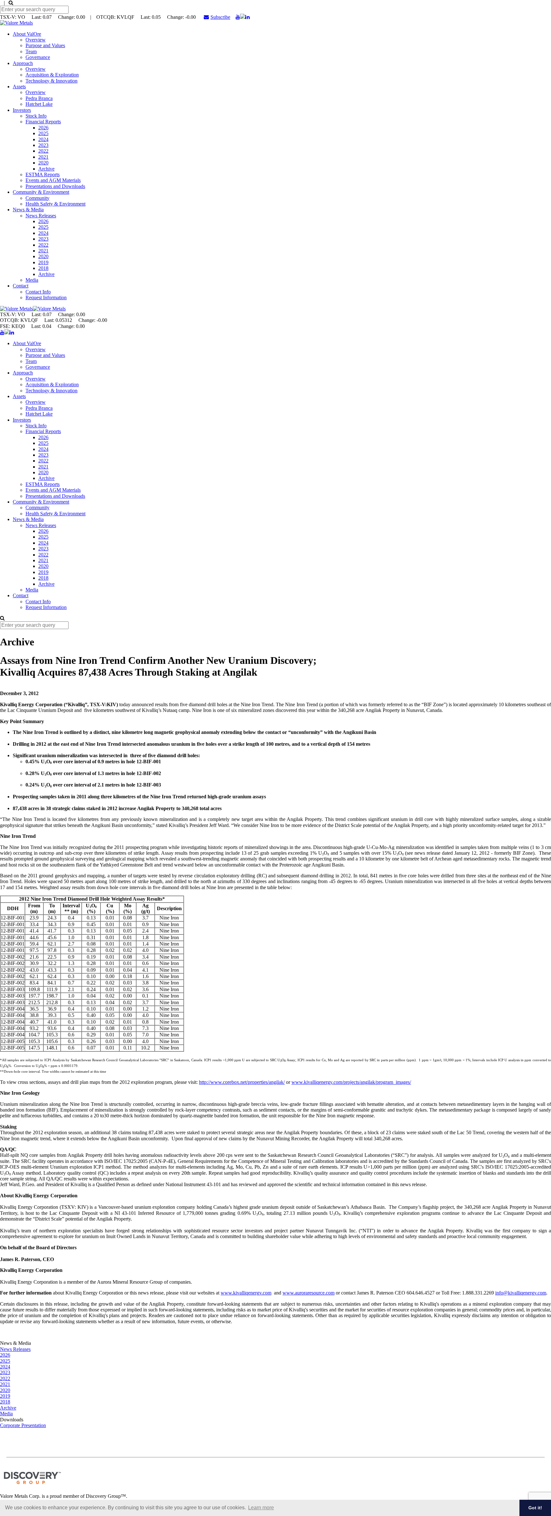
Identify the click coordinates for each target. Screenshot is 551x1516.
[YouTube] (238, 17)
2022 (43, 151)
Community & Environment (41, 192)
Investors (22, 110)
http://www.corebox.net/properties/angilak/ (242, 1082)
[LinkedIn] (247, 17)
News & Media (28, 209)
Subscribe (220, 17)
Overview (36, 39)
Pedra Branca (39, 98)
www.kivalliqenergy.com (246, 1292)
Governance (38, 57)
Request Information (46, 297)
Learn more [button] (261, 1507)
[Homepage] (16, 22)
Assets (19, 86)
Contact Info (38, 291)
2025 (43, 133)
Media (32, 280)
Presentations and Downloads (55, 186)
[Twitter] (242, 17)
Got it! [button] (535, 1507)
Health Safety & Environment (55, 204)
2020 (43, 162)
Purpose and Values (45, 45)
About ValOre (27, 34)
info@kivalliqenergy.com (520, 1292)
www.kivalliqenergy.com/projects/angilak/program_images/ (351, 1082)
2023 (43, 145)
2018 (43, 268)
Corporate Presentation (23, 1425)
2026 (43, 127)
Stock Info (36, 116)
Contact (20, 285)
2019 (43, 262)
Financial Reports (43, 121)
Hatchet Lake (39, 104)
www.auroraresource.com (308, 1292)
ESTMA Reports (43, 174)
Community (37, 198)
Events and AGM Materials (53, 180)
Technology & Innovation (51, 80)
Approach (23, 63)
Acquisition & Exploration (52, 74)
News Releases (41, 215)
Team (31, 51)
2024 (43, 139)
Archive (46, 168)
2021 (43, 157)
